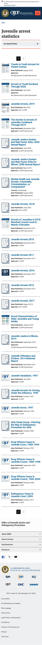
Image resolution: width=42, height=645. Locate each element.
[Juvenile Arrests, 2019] (5, 108)
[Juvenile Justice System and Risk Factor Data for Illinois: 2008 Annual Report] (5, 167)
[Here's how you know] (21, 3)
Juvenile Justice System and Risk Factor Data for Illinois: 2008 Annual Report (25, 162)
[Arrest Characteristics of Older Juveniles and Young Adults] (5, 320)
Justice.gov (5, 636)
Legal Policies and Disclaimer (11, 618)
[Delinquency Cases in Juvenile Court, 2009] (5, 496)
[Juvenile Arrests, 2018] (5, 212)
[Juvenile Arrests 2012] (5, 293)
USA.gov (4, 632)
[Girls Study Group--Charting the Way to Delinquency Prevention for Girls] (5, 430)
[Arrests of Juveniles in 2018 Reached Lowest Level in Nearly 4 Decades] (5, 223)
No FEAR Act (5, 622)
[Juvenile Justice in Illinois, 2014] (5, 344)
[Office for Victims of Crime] (21, 586)
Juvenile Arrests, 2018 (23, 204)
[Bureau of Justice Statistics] (21, 579)
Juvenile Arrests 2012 (22, 285)
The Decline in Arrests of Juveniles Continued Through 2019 (24, 122)
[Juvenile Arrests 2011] (5, 263)
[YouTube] (16, 557)
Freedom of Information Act (10, 627)
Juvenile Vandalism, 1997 (24, 375)
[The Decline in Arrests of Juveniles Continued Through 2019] (5, 123)
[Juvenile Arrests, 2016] (5, 272)
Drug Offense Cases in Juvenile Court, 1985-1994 (25, 443)
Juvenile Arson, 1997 (22, 407)
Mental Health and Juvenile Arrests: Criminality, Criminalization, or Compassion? (25, 183)
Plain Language (6, 608)
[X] (10, 557)
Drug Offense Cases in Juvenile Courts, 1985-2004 (25, 477)
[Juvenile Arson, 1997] (5, 409)
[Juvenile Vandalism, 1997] (5, 378)
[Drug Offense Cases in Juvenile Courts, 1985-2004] (5, 478)
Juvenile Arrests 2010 (22, 239)
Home (3, 22)
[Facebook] (4, 557)
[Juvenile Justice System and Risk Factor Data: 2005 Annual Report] (5, 147)
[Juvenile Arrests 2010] (5, 247)
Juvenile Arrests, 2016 (23, 270)
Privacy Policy (5, 613)
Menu (37, 13)
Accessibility (5, 599)
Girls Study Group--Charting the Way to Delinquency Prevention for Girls (25, 425)
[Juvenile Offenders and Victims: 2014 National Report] (5, 364)
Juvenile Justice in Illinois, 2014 (24, 337)
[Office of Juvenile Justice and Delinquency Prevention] (8, 586)
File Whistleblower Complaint (10, 603)
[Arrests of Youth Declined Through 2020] (5, 88)
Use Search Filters (10, 44)
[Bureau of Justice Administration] (8, 578)
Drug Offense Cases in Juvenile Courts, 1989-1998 (25, 460)
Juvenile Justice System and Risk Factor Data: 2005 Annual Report (25, 142)
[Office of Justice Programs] (5, 13)
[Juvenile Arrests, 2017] (5, 309)
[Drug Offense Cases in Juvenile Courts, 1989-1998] (5, 461)
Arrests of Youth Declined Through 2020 (24, 85)
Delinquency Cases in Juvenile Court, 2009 (22, 495)
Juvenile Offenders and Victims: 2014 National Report (23, 358)
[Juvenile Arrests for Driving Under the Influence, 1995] (5, 398)
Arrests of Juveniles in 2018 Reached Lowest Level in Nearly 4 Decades (25, 222)
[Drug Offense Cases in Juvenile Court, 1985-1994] (5, 444)
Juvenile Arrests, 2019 (23, 104)
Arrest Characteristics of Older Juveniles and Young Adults (25, 319)
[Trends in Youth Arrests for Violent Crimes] (5, 68)
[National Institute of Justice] (34, 578)
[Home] (22, 13)
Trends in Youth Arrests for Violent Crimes (25, 65)
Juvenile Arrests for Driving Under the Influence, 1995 (25, 391)
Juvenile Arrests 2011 (22, 255)
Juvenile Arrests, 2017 (23, 300)
